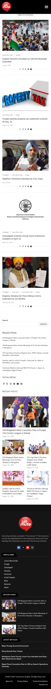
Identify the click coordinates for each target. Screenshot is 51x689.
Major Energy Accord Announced (15, 646)
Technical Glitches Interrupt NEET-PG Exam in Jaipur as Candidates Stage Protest (37, 492)
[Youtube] (27, 547)
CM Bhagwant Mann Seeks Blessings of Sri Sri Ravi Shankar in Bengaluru (13, 459)
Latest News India (11, 561)
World (6, 587)
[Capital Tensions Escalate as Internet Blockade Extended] (25, 35)
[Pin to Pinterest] (28, 69)
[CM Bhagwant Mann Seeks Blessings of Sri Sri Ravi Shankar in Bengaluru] (13, 447)
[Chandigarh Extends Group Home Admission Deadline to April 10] (25, 212)
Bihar (6, 581)
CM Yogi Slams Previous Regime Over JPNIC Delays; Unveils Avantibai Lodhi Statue (37, 461)
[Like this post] (20, 69)
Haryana (7, 571)
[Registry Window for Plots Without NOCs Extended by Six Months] (25, 272)
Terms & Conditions (40, 681)
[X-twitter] (23, 547)
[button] (46, 7)
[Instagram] (32, 547)
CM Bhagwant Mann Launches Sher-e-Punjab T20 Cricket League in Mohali (24, 431)
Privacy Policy (22, 681)
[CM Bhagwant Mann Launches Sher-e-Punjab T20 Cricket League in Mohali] (25, 411)
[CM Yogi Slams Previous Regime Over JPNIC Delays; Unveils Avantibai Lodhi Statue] (38, 447)
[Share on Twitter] (25, 69)
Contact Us (43, 685)
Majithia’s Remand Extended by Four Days (22, 179)
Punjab (6, 564)
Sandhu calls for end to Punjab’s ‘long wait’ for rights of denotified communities (13, 491)
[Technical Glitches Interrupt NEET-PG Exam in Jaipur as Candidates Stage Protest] (38, 478)
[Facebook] (18, 547)
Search (5, 320)
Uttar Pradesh (9, 577)
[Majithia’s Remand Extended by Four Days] (25, 155)
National (7, 584)
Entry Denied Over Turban (12, 651)
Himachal (7, 574)
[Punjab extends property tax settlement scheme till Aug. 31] (25, 95)
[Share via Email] (31, 69)
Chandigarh (8, 567)
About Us (9, 681)
